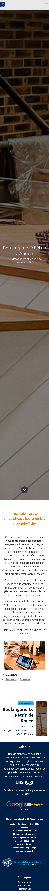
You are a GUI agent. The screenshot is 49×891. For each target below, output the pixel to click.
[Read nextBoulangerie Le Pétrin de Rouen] (41, 718)
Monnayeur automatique (24, 834)
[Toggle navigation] (46, 4)
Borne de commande (24, 841)
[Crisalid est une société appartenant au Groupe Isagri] (24, 782)
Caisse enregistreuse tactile (25, 831)
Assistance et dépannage (24, 848)
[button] (24, 806)
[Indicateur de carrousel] (9, 667)
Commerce (25, 679)
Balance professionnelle (24, 837)
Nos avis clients (24, 885)
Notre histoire (24, 882)
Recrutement (25, 889)
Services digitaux (24, 844)
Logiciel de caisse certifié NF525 (24, 824)
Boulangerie (11, 679)
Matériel (24, 827)
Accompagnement (24, 851)
